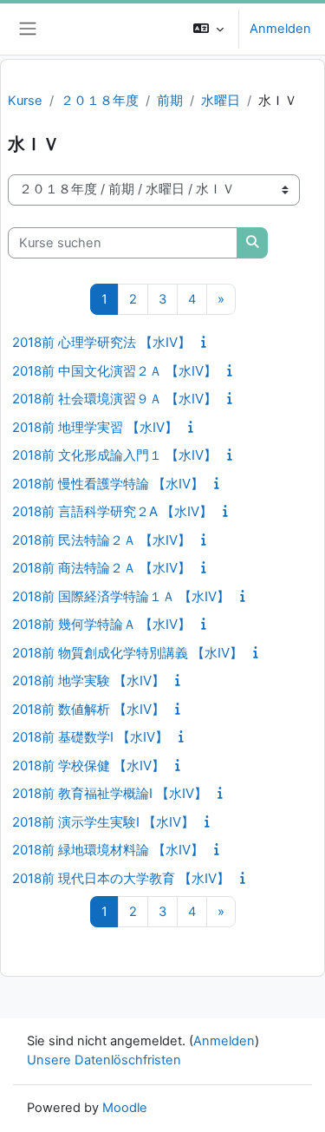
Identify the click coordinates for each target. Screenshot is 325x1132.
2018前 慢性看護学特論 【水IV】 (108, 483)
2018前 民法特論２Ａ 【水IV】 (101, 540)
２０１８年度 (100, 100)
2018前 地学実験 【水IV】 (88, 680)
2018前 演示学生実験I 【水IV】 (103, 822)
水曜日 (220, 100)
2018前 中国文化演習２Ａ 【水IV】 (114, 371)
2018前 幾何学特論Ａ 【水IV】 (101, 624)
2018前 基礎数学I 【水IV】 (90, 737)
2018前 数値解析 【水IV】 (88, 709)
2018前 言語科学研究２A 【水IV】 (112, 511)
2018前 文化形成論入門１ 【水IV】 (114, 455)
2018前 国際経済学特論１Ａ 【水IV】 (121, 596)
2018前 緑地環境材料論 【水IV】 (108, 849)
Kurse (25, 100)
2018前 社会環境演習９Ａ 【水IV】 (114, 398)
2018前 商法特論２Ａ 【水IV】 (101, 567)
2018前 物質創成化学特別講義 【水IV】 (127, 653)
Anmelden (280, 28)
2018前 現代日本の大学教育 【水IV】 (121, 878)
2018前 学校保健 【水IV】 (88, 765)
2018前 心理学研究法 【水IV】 (101, 342)
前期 (170, 100)
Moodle (124, 1108)
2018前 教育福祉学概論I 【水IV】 (109, 793)
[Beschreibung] (206, 342)
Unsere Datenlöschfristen (104, 1060)
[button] (208, 29)
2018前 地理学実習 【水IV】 (95, 427)
